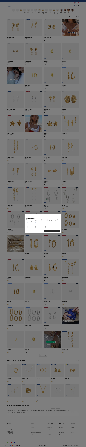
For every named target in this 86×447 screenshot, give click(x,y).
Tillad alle (45, 231)
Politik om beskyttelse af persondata (31, 222)
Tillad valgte (32, 231)
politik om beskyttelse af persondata (42, 221)
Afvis (26, 231)
